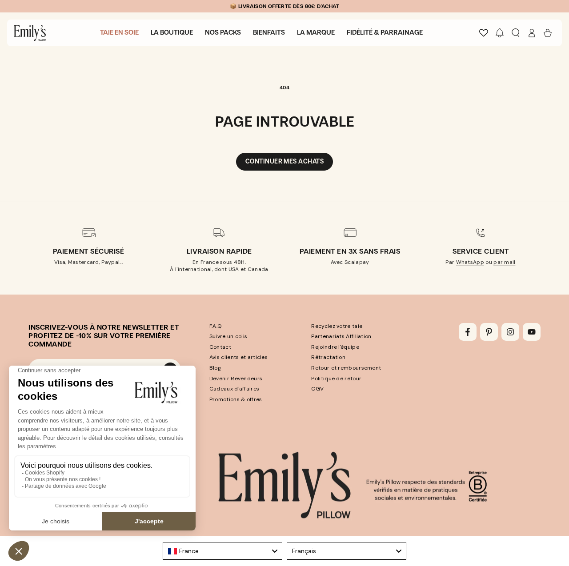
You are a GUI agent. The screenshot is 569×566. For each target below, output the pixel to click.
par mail (504, 262)
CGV (317, 388)
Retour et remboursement (346, 367)
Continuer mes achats (284, 161)
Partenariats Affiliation (341, 336)
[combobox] (222, 551)
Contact (220, 347)
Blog (215, 367)
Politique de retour (336, 378)
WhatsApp (470, 262)
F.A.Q (215, 326)
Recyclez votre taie (336, 326)
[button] (500, 33)
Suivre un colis (228, 336)
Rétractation (328, 357)
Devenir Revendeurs (235, 378)
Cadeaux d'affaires (234, 388)
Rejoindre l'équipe (335, 347)
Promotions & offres (235, 399)
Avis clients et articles (238, 357)
